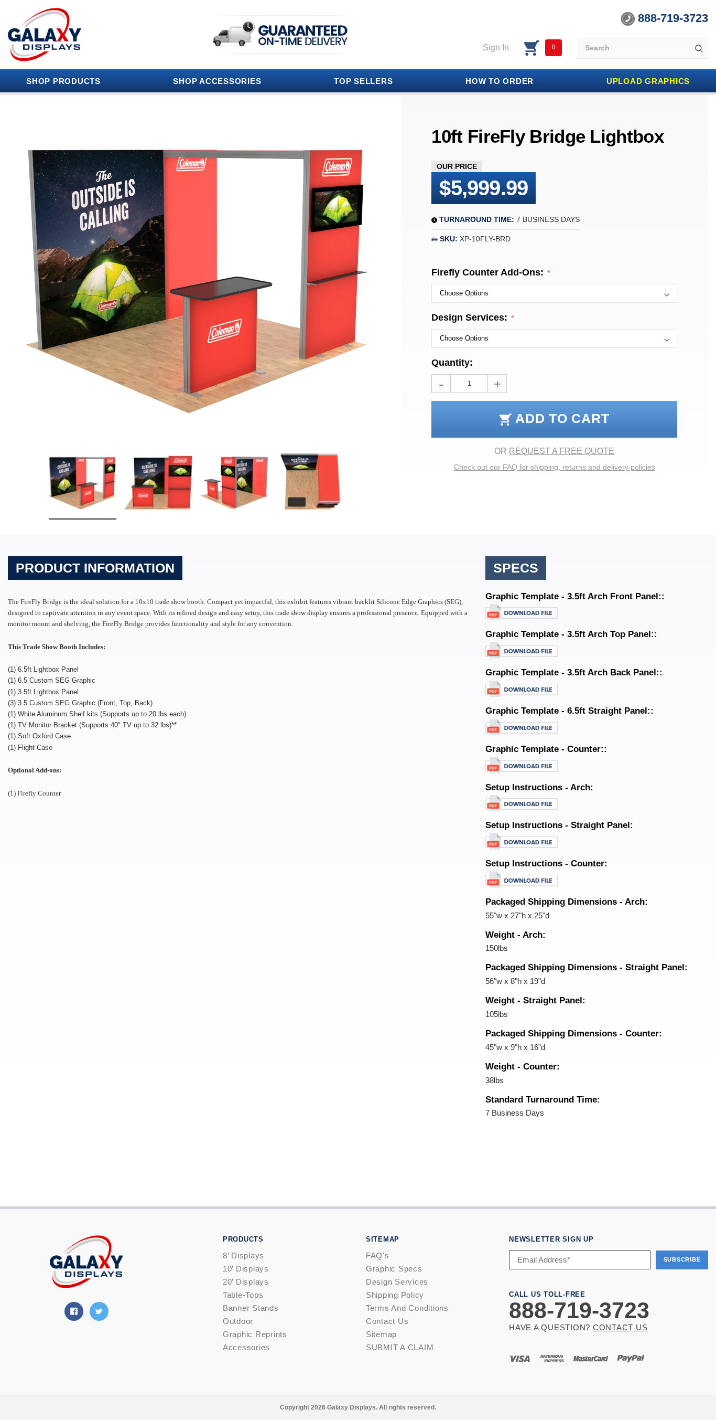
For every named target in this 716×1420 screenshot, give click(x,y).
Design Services (397, 1281)
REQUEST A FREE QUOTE (561, 451)
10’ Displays (246, 1268)
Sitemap (381, 1334)
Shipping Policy (395, 1294)
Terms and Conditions (407, 1308)
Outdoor (238, 1321)
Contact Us (387, 1321)
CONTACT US (620, 1327)
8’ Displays (243, 1255)
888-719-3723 (671, 18)
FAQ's (377, 1255)
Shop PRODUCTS (63, 81)
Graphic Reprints (255, 1334)
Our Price (457, 166)
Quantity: (452, 362)
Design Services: (470, 317)
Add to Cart (560, 418)
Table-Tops (243, 1294)
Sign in (496, 47)
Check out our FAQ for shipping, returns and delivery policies (554, 467)
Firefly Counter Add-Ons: (488, 272)
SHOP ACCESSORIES (217, 81)
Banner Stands (251, 1308)
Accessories (246, 1347)
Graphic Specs (394, 1268)
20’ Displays (246, 1281)
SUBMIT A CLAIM (400, 1347)
